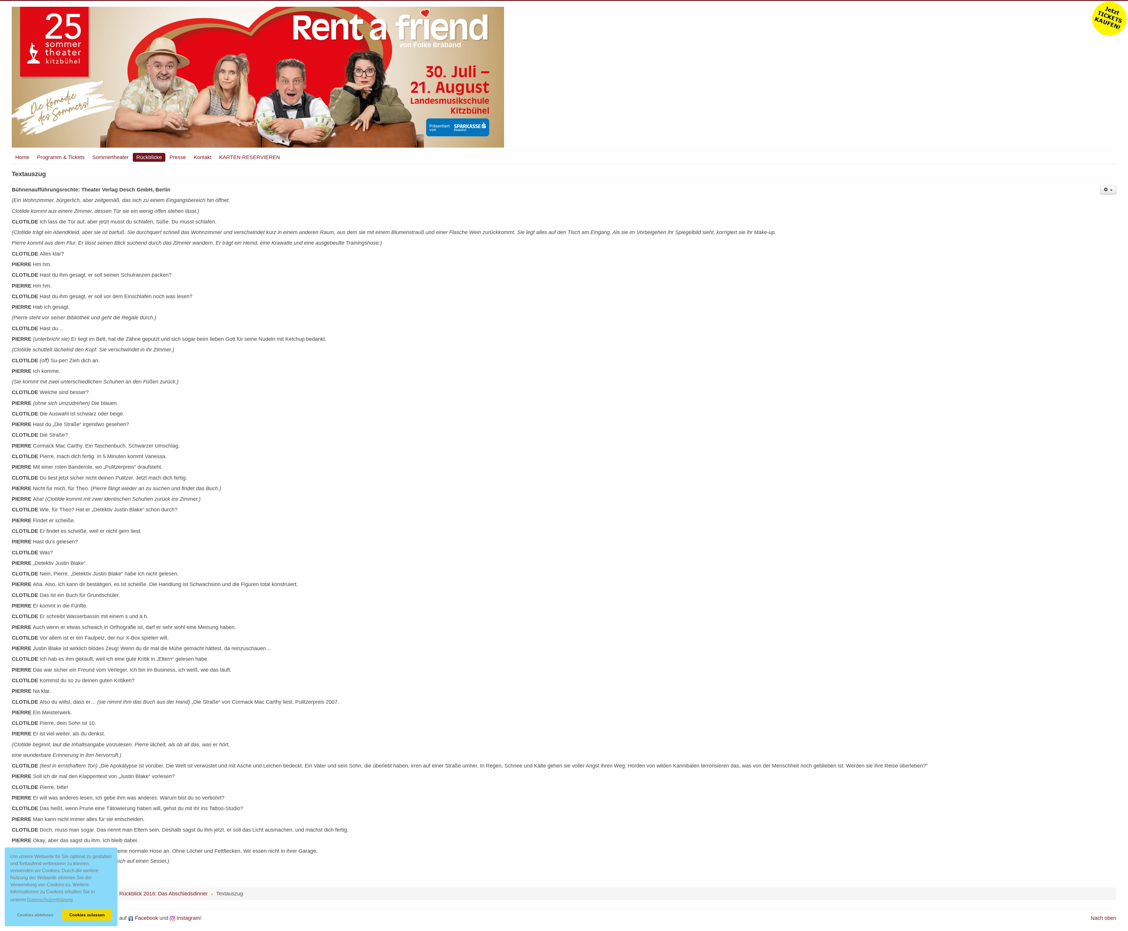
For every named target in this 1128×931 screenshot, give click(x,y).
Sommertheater (110, 157)
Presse (177, 157)
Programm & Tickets (61, 157)
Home (22, 157)
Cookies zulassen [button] (87, 914)
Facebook (145, 918)
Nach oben (1103, 918)
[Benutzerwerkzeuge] (1108, 190)
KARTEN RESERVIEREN (249, 157)
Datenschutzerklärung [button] (50, 899)
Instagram (187, 918)
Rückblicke (149, 157)
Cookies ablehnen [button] (35, 914)
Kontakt (203, 157)
